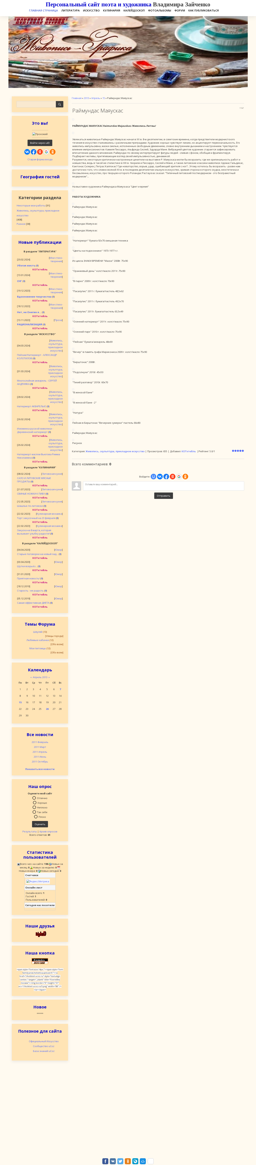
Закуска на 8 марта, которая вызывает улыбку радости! (34, 532)
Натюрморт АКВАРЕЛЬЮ (31, 406)
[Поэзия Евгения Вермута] (40, 934)
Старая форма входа (40, 159)
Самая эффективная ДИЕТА (33, 602)
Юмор (58, 549)
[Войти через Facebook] (33, 152)
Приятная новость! (28, 578)
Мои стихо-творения (56, 259)
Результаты (29, 831)
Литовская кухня (52, 473)
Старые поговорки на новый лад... (37, 554)
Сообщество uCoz (43, 1046)
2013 (86, 98)
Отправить (163, 495)
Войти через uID (40, 143)
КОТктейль (189, 451)
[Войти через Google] (46, 152)
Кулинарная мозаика (49, 513)
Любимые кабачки (37, 640)
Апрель (95, 98)
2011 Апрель (40, 751)
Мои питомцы (37, 648)
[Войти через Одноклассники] (52, 152)
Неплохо (42, 807)
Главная (77, 98)
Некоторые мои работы (31, 205)
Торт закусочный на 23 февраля (36, 518)
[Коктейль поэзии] (40, 961)
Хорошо (42, 802)
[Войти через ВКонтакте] (27, 152)
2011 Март (40, 747)
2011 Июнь (40, 756)
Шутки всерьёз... (27, 566)
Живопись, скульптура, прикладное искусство (38, 213)
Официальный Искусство (44, 1041)
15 (20, 702)
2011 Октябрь (40, 761)
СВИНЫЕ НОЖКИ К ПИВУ (31, 493)
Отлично (42, 798)
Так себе (42, 812)
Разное (21, 224)
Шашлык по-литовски (30, 506)
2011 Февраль (40, 742)
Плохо (42, 816)
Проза (58, 320)
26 (47, 709)
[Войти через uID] (153, 476)
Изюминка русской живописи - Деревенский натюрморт (35, 430)
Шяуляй (37, 631)
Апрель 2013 (40, 677)
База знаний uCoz (44, 1051)
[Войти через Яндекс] (40, 152)
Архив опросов (48, 831)
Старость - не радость (30, 590)
